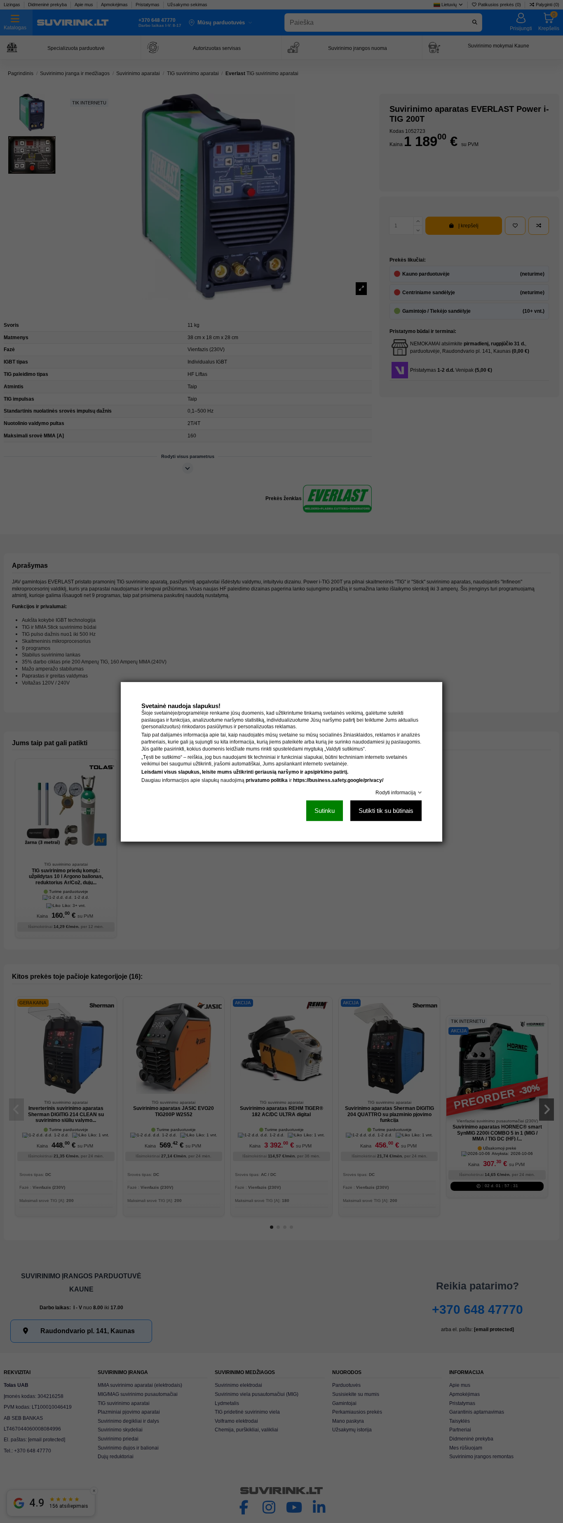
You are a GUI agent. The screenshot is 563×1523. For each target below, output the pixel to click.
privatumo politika (267, 780)
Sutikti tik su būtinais (386, 810)
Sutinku (324, 810)
